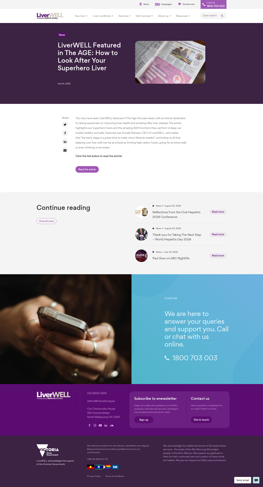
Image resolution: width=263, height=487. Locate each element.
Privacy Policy (94, 476)
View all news (46, 221)
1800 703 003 (216, 6)
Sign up (143, 420)
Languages (166, 4)
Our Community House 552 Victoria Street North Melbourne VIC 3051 (103, 413)
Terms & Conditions (114, 476)
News (146, 4)
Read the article (87, 170)
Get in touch (201, 420)
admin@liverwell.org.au (101, 401)
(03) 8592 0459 (97, 393)
